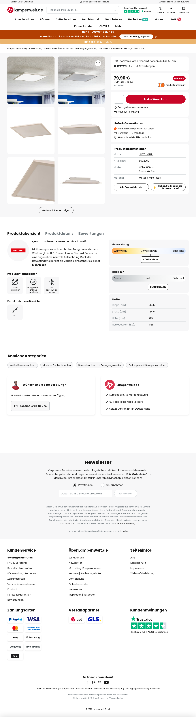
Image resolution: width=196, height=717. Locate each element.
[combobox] (83, 9)
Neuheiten (137, 19)
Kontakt (12, 589)
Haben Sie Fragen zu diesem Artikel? (170, 187)
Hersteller (124, 531)
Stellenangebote (91, 573)
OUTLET (104, 26)
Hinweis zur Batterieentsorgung (109, 688)
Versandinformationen (21, 584)
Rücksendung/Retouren (21, 573)
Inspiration (75, 594)
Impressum (137, 568)
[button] (31, 130)
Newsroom (75, 589)
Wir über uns (76, 557)
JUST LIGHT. (146, 154)
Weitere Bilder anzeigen (56, 210)
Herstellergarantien (19, 594)
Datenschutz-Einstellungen (48, 688)
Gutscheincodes (78, 584)
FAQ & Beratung (17, 563)
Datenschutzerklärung (125, 523)
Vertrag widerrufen (20, 557)
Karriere (74, 573)
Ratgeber (89, 594)
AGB (133, 557)
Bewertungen (91, 233)
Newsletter (75, 563)
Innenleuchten (34, 48)
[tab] (23, 233)
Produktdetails (59, 233)
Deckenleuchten (50, 48)
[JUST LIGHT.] (18, 250)
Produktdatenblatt (176, 85)
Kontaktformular (68, 523)
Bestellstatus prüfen (19, 568)
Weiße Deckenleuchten (22, 365)
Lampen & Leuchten (16, 48)
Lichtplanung (76, 579)
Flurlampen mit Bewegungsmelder (147, 365)
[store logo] (25, 10)
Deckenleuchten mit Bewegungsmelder (77, 48)
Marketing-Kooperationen (84, 568)
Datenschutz (138, 563)
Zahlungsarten (16, 579)
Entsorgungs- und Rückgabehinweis (143, 688)
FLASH (136, 36)
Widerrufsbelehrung (142, 573)
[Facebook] (89, 682)
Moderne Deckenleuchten (57, 365)
